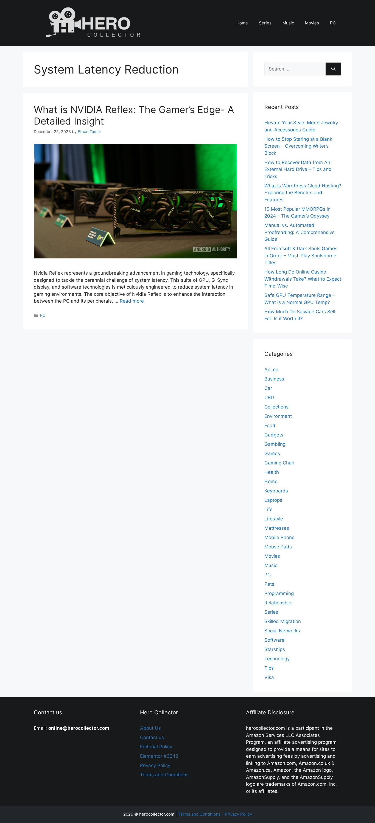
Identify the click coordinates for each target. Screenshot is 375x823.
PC (333, 23)
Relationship (277, 602)
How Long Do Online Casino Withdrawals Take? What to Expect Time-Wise (302, 279)
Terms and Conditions (164, 774)
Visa (269, 677)
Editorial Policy (156, 746)
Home (242, 23)
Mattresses (276, 528)
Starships (274, 649)
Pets (269, 584)
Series (265, 23)
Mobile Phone (279, 537)
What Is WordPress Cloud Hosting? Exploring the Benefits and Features (302, 192)
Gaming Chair (279, 463)
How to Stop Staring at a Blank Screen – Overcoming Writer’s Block (298, 146)
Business (274, 379)
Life (268, 509)
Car (268, 388)
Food (269, 425)
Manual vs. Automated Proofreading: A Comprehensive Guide (299, 232)
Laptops (273, 500)
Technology (277, 658)
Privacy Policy (155, 765)
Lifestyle (273, 519)
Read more (132, 301)
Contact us (152, 737)
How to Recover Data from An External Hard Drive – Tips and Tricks (298, 169)
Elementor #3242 (159, 756)
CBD (269, 397)
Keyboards (276, 491)
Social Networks (282, 630)
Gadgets (273, 435)
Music (288, 23)
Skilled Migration (282, 621)
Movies (312, 23)
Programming (279, 593)
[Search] (333, 69)
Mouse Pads (278, 546)
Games (272, 453)
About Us (150, 728)
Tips (269, 668)
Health (271, 472)
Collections (276, 407)
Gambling (275, 444)
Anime (271, 369)
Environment (278, 416)
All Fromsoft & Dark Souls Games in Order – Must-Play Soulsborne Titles (300, 255)
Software (274, 640)
